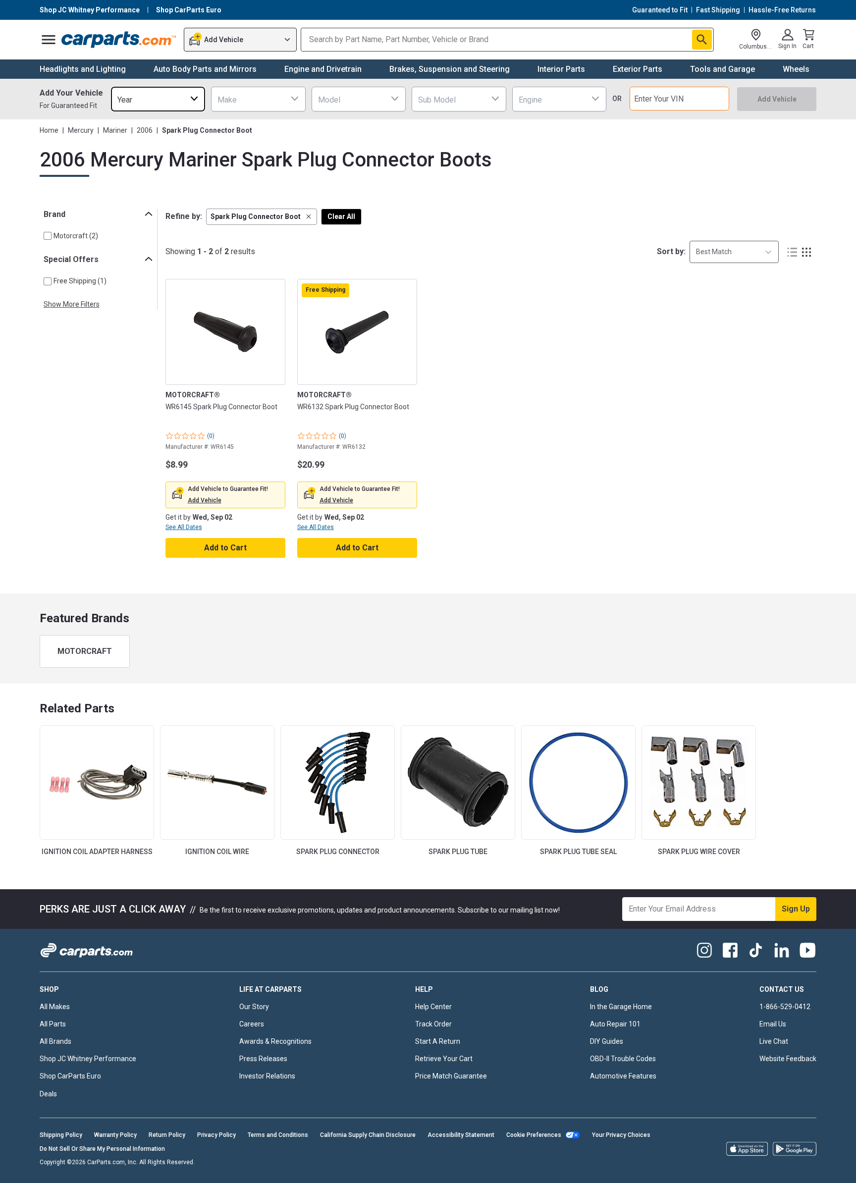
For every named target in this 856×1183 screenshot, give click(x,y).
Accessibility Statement (461, 1134)
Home (49, 130)
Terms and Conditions (278, 1134)
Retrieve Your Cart (444, 1059)
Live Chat (773, 1041)
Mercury (81, 130)
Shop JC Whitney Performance (88, 1059)
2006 (145, 130)
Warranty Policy (115, 1134)
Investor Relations (267, 1076)
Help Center (433, 1007)
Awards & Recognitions (275, 1041)
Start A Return (437, 1041)
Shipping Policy (61, 1134)
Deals (48, 1094)
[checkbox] (48, 236)
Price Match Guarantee (451, 1076)
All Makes (55, 1007)
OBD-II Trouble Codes (623, 1059)
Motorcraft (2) (76, 236)
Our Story (254, 1007)
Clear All (341, 216)
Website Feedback (787, 1059)
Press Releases (263, 1059)
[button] (261, 217)
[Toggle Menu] (48, 40)
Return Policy (167, 1134)
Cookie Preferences (533, 1134)
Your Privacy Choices (621, 1134)
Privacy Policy (216, 1134)
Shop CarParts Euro (70, 1076)
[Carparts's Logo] (119, 39)
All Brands (55, 1041)
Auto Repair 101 (615, 1024)
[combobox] (158, 99)
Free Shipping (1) (80, 281)
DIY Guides (606, 1041)
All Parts (53, 1024)
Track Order (433, 1024)
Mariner (115, 130)
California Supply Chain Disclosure (368, 1134)
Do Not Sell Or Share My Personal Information (102, 1148)
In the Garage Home (621, 1007)
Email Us (772, 1024)
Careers (251, 1024)
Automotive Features (623, 1076)
